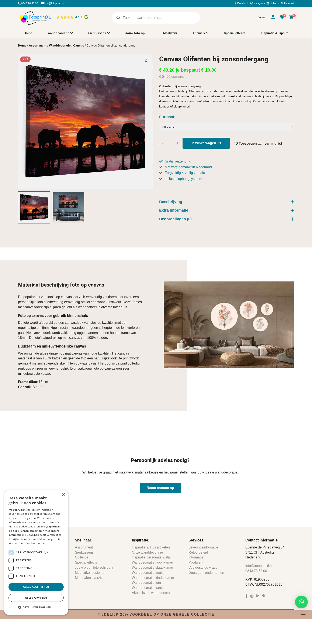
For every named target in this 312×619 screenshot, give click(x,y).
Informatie (195, 557)
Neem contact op (160, 488)
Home (28, 33)
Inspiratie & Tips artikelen (151, 547)
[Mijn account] (273, 18)
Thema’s (199, 33)
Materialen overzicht (90, 577)
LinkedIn (274, 3)
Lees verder (38, 543)
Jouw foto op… (136, 33)
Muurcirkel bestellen (90, 572)
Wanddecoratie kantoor (149, 587)
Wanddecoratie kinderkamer (153, 577)
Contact (262, 17)
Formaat (166, 117)
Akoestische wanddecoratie (152, 593)
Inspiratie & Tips (273, 33)
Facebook (243, 3)
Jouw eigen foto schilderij (94, 567)
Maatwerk (170, 33)
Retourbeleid (198, 552)
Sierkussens (97, 33)
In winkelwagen (203, 143)
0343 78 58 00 (29, 3)
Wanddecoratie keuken (149, 572)
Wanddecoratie (58, 33)
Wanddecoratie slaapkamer (152, 567)
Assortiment (37, 45)
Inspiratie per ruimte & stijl (151, 557)
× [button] (63, 494)
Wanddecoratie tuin (146, 582)
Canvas (78, 45)
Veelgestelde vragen (203, 567)
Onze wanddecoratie (147, 552)
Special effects (234, 33)
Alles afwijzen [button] (36, 597)
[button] (146, 61)
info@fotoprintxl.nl (54, 3)
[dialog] (36, 552)
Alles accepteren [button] (36, 587)
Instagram (259, 3)
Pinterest (288, 3)
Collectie (81, 557)
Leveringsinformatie (203, 547)
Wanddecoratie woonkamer (152, 562)
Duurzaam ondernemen (206, 572)
